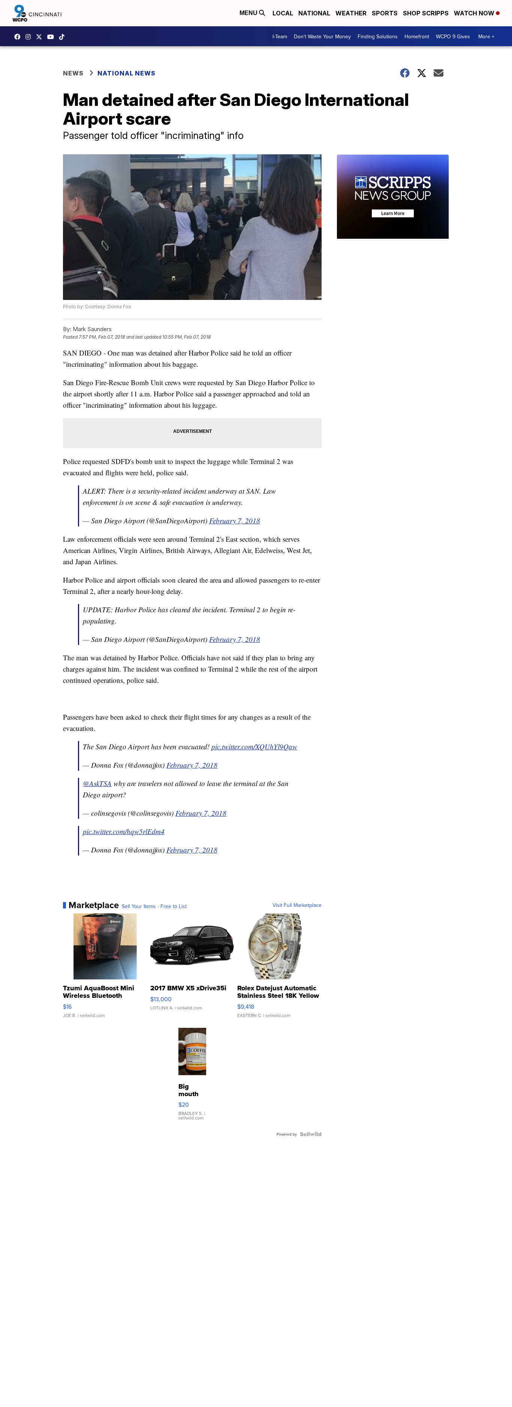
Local (282, 13)
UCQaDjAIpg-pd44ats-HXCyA (52, 37)
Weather (351, 13)
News (73, 73)
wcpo (41, 37)
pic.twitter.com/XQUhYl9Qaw (254, 746)
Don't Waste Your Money (322, 36)
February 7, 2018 (234, 520)
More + (486, 36)
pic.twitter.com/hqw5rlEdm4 (124, 831)
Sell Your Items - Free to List (154, 906)
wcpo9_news (29, 37)
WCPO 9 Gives (453, 36)
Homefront (416, 36)
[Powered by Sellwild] (311, 1134)
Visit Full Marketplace (297, 905)
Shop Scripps (426, 13)
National (314, 13)
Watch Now (475, 13)
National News (126, 73)
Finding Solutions (378, 36)
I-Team (279, 36)
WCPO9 (19, 37)
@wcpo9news (63, 37)
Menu (249, 13)
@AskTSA (97, 783)
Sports (385, 13)
